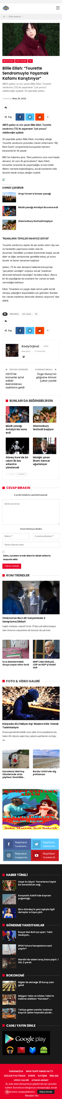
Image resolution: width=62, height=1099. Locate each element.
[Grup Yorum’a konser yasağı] (9, 197)
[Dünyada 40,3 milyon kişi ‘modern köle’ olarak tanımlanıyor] (31, 703)
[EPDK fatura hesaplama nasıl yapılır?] (9, 949)
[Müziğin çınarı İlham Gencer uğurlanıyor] (44, 446)
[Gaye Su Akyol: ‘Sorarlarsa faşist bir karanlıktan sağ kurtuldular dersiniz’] (9, 885)
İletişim (42, 1075)
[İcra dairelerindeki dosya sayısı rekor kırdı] (15, 649)
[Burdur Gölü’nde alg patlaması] (46, 759)
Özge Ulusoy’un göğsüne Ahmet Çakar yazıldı (46, 377)
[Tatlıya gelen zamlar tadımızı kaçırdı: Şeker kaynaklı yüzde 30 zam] (9, 1013)
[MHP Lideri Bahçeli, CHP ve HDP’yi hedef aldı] (46, 649)
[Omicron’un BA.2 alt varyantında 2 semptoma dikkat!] (31, 597)
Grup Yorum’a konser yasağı (34, 193)
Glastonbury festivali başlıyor (35, 221)
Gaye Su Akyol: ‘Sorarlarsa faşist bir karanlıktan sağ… (37, 883)
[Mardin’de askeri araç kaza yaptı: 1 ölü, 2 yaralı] (9, 963)
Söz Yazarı (21, 61)
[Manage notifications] (7, 1092)
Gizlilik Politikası (14, 1075)
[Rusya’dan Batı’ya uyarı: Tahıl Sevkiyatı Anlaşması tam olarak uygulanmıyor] (9, 936)
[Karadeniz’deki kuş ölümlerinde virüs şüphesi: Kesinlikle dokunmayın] (15, 759)
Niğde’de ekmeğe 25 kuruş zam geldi (36, 984)
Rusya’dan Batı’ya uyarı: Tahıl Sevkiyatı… (35, 933)
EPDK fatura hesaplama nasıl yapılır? (35, 947)
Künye (31, 1075)
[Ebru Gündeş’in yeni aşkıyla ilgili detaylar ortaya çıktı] (9, 913)
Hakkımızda (16, 1071)
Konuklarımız (40, 1080)
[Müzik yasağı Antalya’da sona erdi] (9, 211)
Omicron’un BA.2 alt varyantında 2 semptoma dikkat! (23, 619)
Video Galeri (21, 1080)
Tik (30, 61)
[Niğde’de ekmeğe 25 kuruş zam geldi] (9, 986)
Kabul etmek (46, 1092)
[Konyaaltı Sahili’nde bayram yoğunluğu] (9, 899)
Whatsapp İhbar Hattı (39, 1071)
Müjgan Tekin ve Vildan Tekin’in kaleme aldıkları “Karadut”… (36, 997)
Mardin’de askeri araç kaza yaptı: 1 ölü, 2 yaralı (38, 961)
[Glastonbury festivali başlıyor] (9, 225)
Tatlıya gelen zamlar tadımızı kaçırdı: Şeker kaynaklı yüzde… (35, 1011)
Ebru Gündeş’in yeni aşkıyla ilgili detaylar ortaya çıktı (36, 911)
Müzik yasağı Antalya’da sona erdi (38, 207)
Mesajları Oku (32, 1096)
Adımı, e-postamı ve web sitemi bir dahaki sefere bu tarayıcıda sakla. (27, 557)
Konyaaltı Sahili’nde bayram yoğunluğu (34, 897)
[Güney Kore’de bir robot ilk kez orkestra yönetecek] (17, 446)
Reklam (54, 1075)
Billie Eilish (8, 61)
